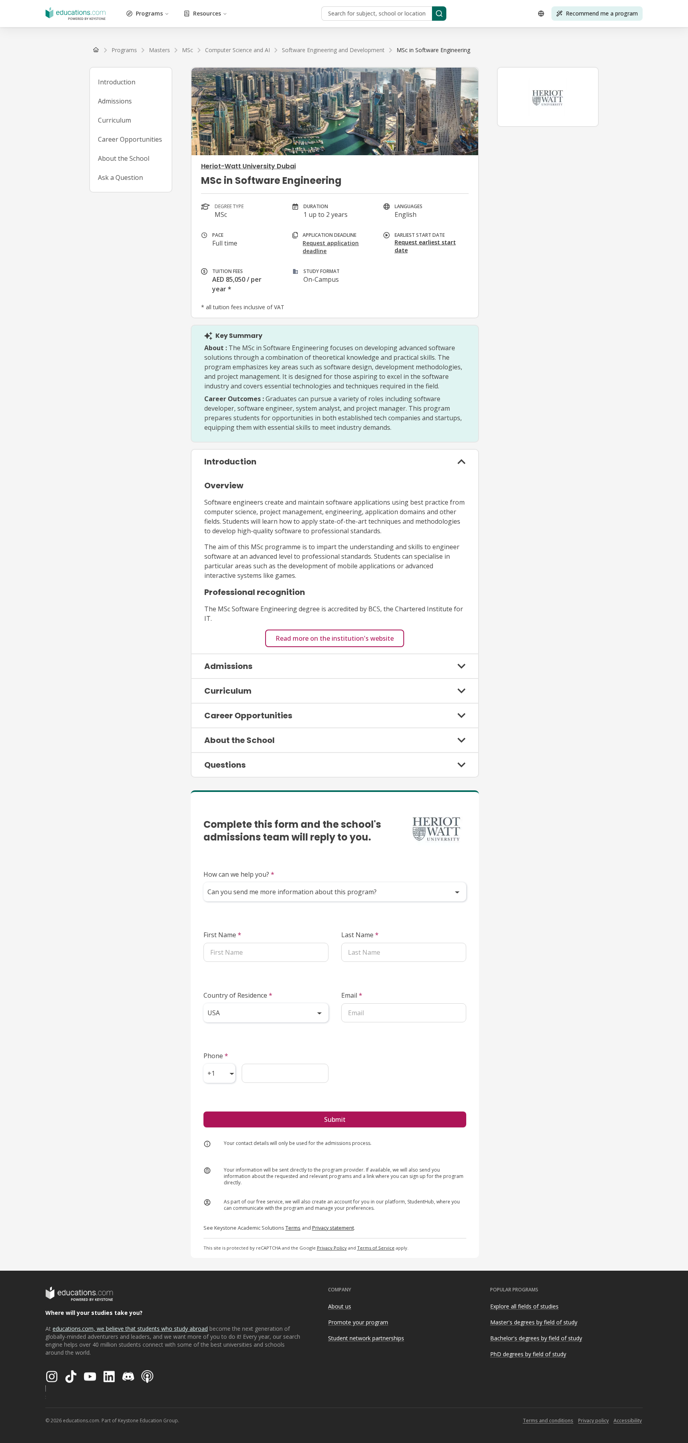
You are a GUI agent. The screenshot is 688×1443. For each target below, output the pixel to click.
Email (351, 995)
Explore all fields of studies (524, 1306)
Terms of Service (376, 1248)
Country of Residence (237, 995)
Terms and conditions (548, 1420)
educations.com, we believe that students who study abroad (130, 1328)
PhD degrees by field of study (528, 1354)
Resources (207, 13)
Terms (293, 1227)
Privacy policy (593, 1420)
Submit (335, 1119)
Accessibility (628, 1420)
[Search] (439, 13)
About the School (123, 158)
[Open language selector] (541, 13)
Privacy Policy (332, 1248)
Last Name (360, 934)
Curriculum (114, 120)
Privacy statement (333, 1227)
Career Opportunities (130, 139)
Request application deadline (331, 247)
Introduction (116, 82)
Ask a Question (120, 177)
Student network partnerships (366, 1338)
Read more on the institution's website (335, 638)
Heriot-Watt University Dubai (248, 166)
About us (339, 1306)
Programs (149, 13)
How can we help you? (238, 874)
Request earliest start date (425, 246)
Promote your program (358, 1322)
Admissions (115, 101)
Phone (215, 1055)
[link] (433, 50)
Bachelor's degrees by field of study (536, 1338)
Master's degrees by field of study (533, 1322)
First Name (222, 934)
